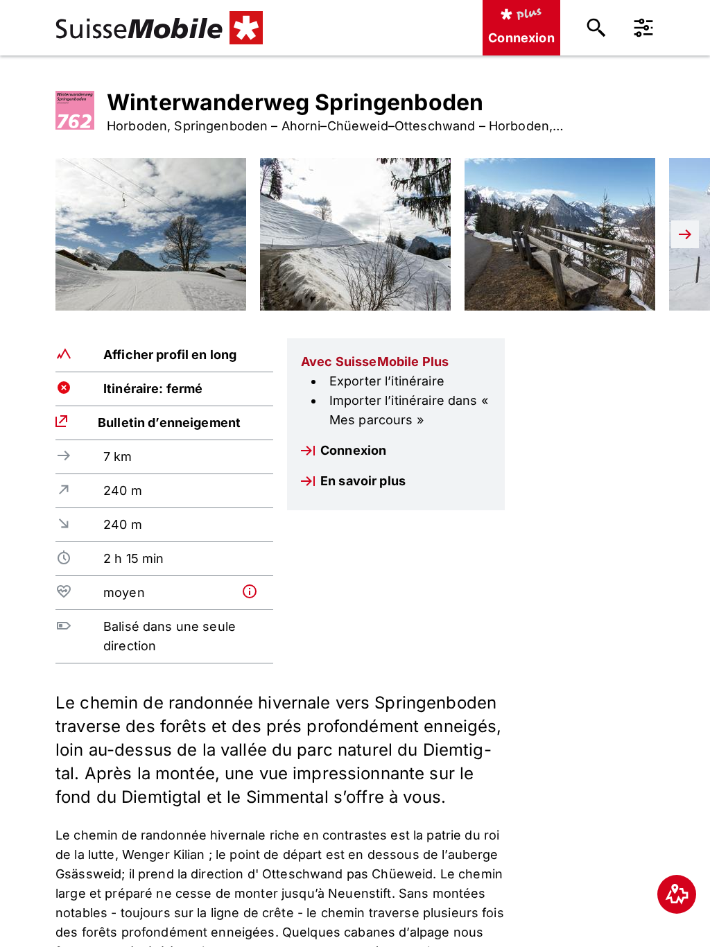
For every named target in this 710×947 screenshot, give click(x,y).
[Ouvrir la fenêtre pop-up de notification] (255, 591)
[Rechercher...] (596, 28)
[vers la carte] (676, 894)
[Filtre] (643, 28)
